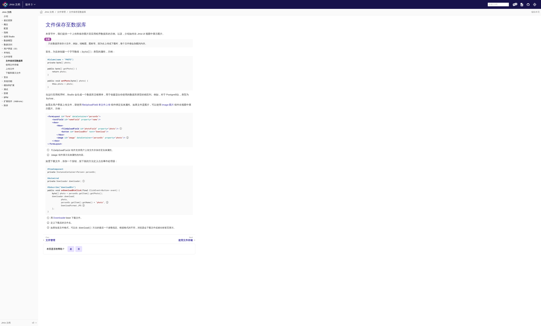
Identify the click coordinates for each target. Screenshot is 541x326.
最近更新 (8, 20)
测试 (6, 89)
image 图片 (168, 104)
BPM (6, 97)
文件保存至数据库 (14, 61)
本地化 (7, 52)
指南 (6, 32)
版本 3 (28, 4)
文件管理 (8, 56)
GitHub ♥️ (528, 4)
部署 (6, 93)
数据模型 (8, 40)
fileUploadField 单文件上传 (96, 104)
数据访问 (8, 44)
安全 (6, 77)
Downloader (59, 217)
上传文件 (10, 69)
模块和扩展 (9, 85)
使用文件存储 (12, 64)
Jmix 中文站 (535, 4)
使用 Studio (9, 36)
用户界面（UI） (11, 48)
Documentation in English (522, 4)
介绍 (6, 16)
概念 (6, 24)
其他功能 (8, 81)
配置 (6, 28)
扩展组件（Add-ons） (14, 101)
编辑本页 (535, 12)
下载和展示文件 (13, 73)
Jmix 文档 (14, 4)
